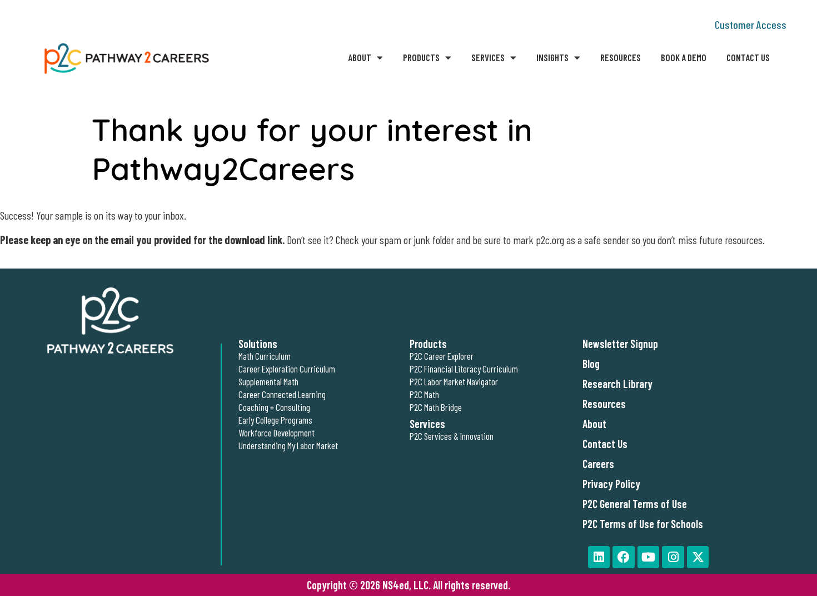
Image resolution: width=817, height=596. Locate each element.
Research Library (617, 383)
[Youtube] (648, 557)
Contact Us (748, 57)
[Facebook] (623, 557)
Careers (598, 463)
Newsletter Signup (620, 343)
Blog (591, 363)
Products (421, 57)
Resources (620, 57)
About (359, 57)
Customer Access (750, 24)
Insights (552, 57)
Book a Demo (683, 57)
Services (488, 57)
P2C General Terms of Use (634, 503)
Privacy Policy (611, 483)
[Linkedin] (599, 557)
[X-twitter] (698, 557)
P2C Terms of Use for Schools (642, 523)
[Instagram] (673, 557)
